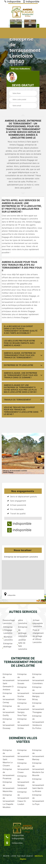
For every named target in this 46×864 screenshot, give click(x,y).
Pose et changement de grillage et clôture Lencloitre (38, 636)
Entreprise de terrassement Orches (23, 723)
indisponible (13, 1)
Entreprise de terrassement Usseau (23, 755)
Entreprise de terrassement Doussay (8, 723)
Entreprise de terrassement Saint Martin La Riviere (38, 785)
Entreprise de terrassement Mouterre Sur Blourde (38, 769)
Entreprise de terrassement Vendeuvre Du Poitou (38, 722)
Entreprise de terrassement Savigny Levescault (23, 782)
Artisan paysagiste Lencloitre (38, 623)
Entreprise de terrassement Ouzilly (8, 710)
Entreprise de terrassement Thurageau (38, 707)
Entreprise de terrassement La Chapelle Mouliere (8, 801)
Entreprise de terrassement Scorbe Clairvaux (23, 693)
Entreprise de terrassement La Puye (38, 799)
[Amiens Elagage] (23, 11)
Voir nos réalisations (20, 68)
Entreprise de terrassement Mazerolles (8, 786)
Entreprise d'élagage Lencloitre (8, 630)
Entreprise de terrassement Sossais (23, 679)
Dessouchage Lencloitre (8, 621)
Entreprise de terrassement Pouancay (8, 774)
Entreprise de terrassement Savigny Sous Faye (23, 709)
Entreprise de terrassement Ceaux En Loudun (23, 798)
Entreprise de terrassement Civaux (23, 767)
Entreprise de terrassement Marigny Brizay (38, 693)
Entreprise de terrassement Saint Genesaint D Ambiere (8, 682)
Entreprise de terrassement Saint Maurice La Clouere (8, 758)
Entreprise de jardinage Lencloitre (22, 631)
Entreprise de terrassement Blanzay (38, 755)
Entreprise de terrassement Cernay (8, 698)
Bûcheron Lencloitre (8, 638)
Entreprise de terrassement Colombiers (38, 679)
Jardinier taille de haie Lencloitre (22, 644)
